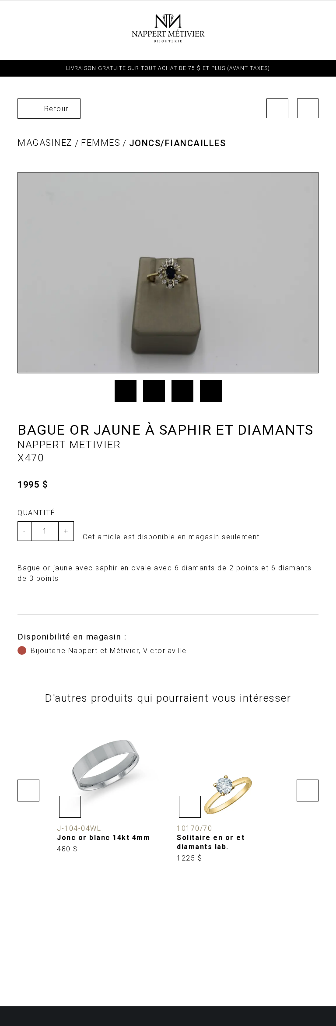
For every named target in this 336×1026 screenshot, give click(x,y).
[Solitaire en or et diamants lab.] (228, 790)
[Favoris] (70, 807)
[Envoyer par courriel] (211, 391)
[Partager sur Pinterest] (182, 391)
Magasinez (45, 142)
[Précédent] (277, 108)
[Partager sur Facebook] (125, 391)
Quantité (36, 513)
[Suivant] (308, 108)
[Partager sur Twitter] (154, 391)
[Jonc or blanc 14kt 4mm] (108, 785)
